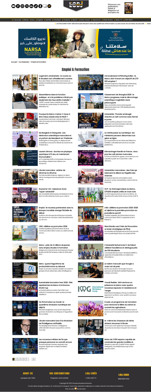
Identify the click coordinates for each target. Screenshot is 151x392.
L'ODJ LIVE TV (91, 378)
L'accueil (17, 20)
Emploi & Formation (38, 62)
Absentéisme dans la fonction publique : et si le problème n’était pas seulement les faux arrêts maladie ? (56, 97)
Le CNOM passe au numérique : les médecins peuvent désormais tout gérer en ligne (120, 135)
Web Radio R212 (123, 379)
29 (34, 359)
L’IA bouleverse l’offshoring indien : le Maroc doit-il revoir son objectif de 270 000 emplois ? (121, 78)
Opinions (96, 20)
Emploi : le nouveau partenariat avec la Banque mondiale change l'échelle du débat (56, 210)
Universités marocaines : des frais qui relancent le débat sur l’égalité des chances (121, 173)
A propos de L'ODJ (28, 378)
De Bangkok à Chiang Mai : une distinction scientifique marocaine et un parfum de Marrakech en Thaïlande (55, 135)
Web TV (118, 20)
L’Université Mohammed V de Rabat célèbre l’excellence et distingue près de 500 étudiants (121, 248)
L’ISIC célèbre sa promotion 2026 (53, 226)
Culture (66, 20)
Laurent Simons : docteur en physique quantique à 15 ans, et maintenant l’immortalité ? (55, 154)
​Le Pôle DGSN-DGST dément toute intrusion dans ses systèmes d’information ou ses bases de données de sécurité (83, 23)
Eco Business (24, 62)
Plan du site (69, 389)
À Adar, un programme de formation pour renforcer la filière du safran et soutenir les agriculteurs (120, 305)
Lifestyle (57, 20)
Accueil (14, 62)
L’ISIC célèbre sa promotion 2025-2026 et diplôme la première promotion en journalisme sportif (121, 210)
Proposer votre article (59, 378)
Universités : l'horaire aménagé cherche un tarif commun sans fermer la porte (121, 117)
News (26, 20)
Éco (33, 20)
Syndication (81, 389)
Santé (48, 20)
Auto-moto (85, 20)
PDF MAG (129, 20)
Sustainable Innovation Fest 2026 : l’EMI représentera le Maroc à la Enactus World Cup (55, 285)
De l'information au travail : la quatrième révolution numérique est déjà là (55, 305)
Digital (40, 20)
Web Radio (108, 20)
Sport (75, 20)
